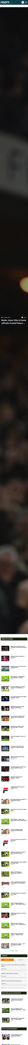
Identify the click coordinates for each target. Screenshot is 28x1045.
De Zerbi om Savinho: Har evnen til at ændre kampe (17, 746)
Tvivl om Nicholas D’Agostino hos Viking (18, 893)
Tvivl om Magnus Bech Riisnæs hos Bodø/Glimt (17, 830)
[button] (26, 2)
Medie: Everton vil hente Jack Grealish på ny (18, 667)
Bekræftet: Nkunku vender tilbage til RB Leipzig (17, 707)
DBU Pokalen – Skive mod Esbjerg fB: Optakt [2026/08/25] (19, 820)
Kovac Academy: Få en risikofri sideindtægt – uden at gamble (18, 1009)
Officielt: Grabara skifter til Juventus (17, 657)
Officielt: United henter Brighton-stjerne (16, 777)
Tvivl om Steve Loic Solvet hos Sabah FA (19, 840)
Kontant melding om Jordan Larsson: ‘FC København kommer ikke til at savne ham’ (18, 688)
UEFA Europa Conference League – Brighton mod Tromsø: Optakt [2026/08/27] (18, 934)
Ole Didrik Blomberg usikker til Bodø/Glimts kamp (19, 800)
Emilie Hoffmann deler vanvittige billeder (16, 1035)
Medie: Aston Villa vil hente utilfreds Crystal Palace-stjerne (13, 323)
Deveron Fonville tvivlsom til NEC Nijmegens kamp (18, 852)
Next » (16, 950)
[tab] (7, 960)
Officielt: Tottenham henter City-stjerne (17, 757)
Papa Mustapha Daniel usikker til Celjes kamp (19, 862)
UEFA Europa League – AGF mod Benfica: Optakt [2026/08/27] (18, 945)
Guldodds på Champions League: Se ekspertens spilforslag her (17, 1000)
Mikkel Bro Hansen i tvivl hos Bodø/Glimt (18, 913)
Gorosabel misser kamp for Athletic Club (18, 787)
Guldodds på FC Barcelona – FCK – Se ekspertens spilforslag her (18, 1019)
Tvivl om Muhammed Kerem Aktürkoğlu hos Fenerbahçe (18, 882)
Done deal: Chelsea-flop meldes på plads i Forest (18, 697)
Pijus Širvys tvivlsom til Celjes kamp (18, 810)
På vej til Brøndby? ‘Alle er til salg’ (18, 737)
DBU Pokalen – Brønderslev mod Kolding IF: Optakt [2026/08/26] (18, 677)
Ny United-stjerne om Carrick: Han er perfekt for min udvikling (18, 768)
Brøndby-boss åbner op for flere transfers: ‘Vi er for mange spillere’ (17, 727)
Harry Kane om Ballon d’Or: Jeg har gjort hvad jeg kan (18, 716)
